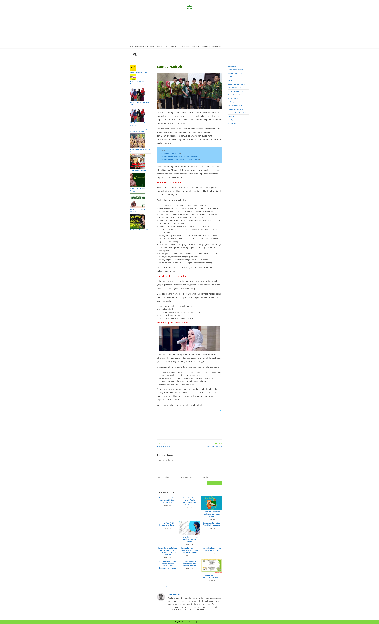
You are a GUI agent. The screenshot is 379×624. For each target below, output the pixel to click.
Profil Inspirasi (232, 102)
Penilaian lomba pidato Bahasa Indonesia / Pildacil (180, 159)
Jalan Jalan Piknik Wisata (235, 73)
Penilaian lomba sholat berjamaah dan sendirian (179, 156)
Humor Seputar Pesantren (235, 70)
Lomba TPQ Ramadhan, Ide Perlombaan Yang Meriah (211, 514)
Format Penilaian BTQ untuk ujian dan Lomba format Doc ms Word (189, 550)
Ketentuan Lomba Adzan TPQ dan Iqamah (211, 576)
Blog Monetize (232, 66)
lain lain (188, 610)
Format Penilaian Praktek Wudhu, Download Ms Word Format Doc (189, 501)
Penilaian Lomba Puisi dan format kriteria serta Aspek (167, 500)
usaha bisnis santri (233, 123)
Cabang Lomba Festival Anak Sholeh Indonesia (211, 524)
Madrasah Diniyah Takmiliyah (236, 84)
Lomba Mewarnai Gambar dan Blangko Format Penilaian (189, 563)
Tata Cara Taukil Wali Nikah (138, 170)
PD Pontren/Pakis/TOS (234, 87)
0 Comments (200, 610)
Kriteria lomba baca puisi (170, 153)
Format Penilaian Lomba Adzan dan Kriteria (211, 549)
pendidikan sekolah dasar (235, 91)
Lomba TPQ (163, 586)
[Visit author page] (161, 597)
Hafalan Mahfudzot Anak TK (138, 72)
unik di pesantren (233, 120)
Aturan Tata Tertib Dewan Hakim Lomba (167, 524)
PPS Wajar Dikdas (233, 98)
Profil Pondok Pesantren (235, 105)
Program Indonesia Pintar (235, 109)
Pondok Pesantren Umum (235, 95)
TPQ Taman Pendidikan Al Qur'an (237, 113)
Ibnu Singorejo (174, 594)
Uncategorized (232, 116)
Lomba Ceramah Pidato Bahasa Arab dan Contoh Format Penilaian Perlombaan (167, 564)
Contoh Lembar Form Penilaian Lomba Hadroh (189, 539)
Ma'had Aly (231, 80)
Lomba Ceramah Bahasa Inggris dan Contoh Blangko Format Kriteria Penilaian (167, 551)
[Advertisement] (189, 29)
